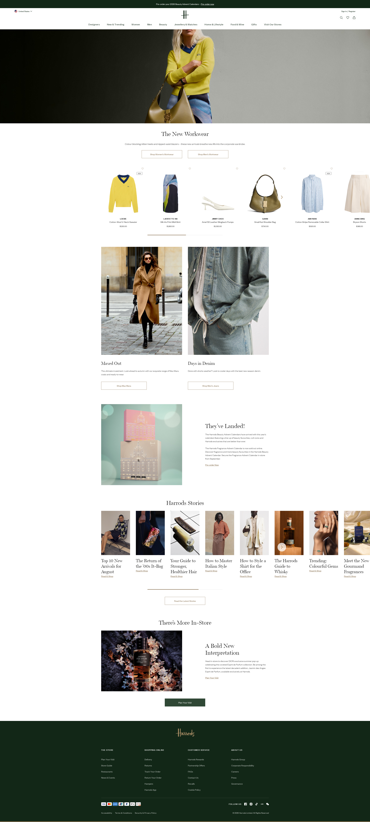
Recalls (191, 783)
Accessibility (106, 813)
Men (149, 24)
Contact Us (193, 777)
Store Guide (106, 765)
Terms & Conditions (123, 813)
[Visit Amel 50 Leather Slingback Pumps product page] (218, 168)
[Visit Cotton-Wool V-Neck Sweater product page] (123, 168)
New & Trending (115, 24)
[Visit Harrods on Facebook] (245, 804)
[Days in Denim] (228, 301)
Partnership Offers (196, 765)
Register (352, 11)
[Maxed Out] (141, 301)
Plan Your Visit (185, 702)
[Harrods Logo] (185, 732)
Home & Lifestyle (214, 24)
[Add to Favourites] (142, 168)
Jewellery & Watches (185, 24)
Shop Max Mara (124, 385)
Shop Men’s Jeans (210, 385)
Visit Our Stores (273, 24)
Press (233, 777)
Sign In (344, 11)
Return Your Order (153, 777)
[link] (185, 76)
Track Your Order (152, 771)
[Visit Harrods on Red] (262, 804)
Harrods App (150, 789)
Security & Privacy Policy (146, 813)
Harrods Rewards (196, 759)
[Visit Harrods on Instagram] (251, 804)
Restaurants (107, 771)
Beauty (163, 24)
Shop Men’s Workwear (208, 154)
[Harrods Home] (185, 14)
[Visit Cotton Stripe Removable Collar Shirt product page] (312, 168)
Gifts (254, 24)
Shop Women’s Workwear (162, 154)
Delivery (148, 759)
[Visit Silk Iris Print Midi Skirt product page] (170, 168)
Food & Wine (237, 24)
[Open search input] (341, 17)
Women (136, 24)
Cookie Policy (194, 789)
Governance (237, 783)
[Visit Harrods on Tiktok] (256, 804)
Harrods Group (238, 759)
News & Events (108, 777)
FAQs (190, 771)
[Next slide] (282, 197)
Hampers (149, 783)
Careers (235, 771)
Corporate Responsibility (242, 765)
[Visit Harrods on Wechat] (267, 804)
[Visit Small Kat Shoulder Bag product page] (265, 168)
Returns (148, 765)
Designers (94, 24)
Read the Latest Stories (185, 600)
